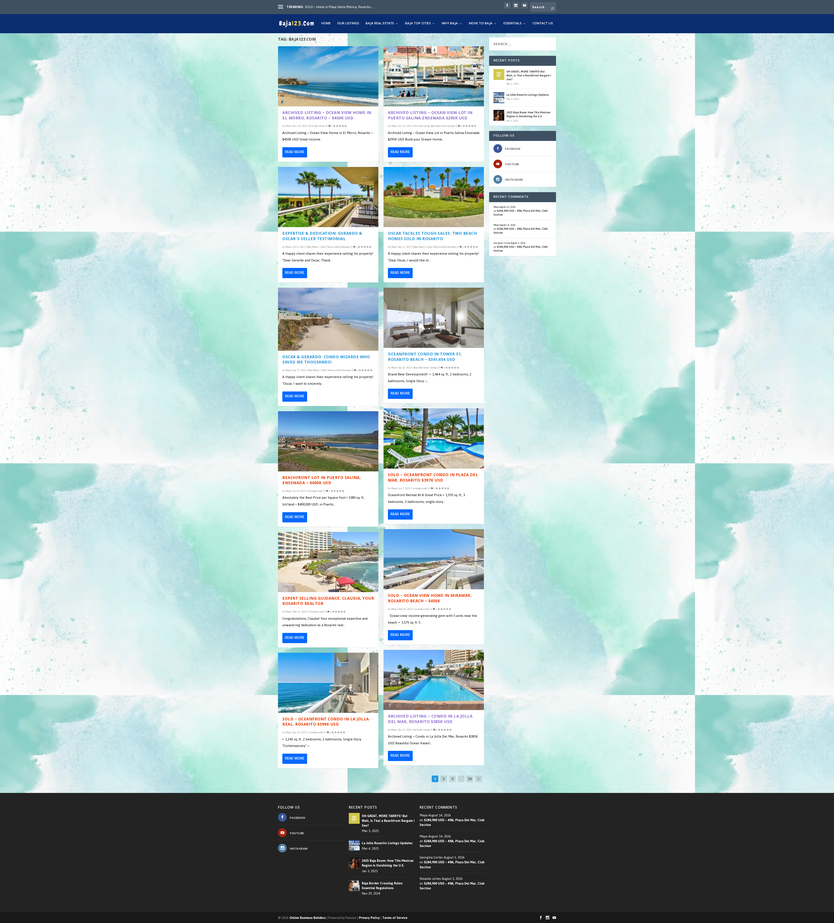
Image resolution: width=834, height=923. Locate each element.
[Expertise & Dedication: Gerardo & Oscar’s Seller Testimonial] (328, 197)
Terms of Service (394, 918)
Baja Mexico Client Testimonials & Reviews (328, 247)
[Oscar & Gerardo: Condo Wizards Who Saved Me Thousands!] (328, 319)
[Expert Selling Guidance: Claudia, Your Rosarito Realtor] (328, 562)
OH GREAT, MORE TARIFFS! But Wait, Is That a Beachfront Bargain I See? (528, 75)
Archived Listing (316, 126)
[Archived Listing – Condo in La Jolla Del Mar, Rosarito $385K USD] (434, 680)
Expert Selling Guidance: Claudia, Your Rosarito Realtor (328, 602)
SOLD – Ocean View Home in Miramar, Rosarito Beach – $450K (430, 599)
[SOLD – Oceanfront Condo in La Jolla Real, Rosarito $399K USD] (328, 683)
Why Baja (450, 24)
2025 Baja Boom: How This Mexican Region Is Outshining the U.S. (528, 114)
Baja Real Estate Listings (442, 126)
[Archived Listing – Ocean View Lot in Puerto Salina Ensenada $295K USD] (434, 76)
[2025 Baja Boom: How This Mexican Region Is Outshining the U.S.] (498, 115)
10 (470, 779)
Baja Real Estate (380, 24)
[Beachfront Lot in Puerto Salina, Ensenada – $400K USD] (328, 441)
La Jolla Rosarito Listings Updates (527, 94)
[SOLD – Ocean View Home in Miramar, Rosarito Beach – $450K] (434, 559)
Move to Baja (480, 24)
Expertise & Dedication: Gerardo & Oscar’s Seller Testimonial (322, 237)
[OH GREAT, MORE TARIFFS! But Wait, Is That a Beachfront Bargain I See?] (498, 74)
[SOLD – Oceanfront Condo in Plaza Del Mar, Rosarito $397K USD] (434, 438)
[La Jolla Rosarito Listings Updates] (498, 97)
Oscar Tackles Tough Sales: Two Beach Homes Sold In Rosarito (432, 237)
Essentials (512, 24)
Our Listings (348, 24)
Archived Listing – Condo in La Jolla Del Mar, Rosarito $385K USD (430, 719)
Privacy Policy (369, 918)
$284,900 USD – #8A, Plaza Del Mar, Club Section (520, 212)
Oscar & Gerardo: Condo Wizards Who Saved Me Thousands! (326, 360)
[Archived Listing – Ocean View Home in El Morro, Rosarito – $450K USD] (328, 76)
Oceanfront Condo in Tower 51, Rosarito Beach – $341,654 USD (425, 357)
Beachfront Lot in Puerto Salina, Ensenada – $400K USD (321, 481)
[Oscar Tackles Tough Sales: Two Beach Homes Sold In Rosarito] (434, 197)
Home (326, 24)
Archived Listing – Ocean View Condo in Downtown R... (343, 7)
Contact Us (543, 24)
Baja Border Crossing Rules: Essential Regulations (382, 885)
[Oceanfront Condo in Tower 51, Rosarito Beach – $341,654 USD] (434, 318)
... (461, 779)
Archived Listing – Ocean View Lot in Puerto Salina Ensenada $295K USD (430, 116)
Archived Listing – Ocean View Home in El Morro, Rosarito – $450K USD (326, 116)
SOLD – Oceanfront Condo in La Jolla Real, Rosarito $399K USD (325, 722)
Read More (294, 152)
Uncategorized (314, 491)
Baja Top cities (418, 24)
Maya (288, 126)
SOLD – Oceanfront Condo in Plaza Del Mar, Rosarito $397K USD (433, 478)
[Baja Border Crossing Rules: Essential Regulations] (354, 885)
